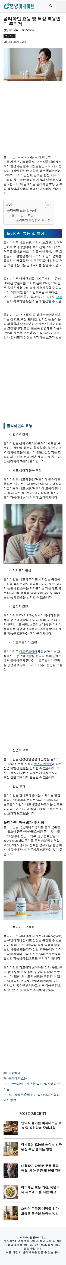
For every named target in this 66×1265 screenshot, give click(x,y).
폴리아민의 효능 (22, 215)
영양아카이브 (11, 30)
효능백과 (9, 36)
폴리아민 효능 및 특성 (21, 210)
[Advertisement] (33, 120)
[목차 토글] (46, 205)
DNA (46, 283)
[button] (51, 6)
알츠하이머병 (43, 764)
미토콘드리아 (28, 651)
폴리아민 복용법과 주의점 (33, 220)
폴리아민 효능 (17, 1078)
